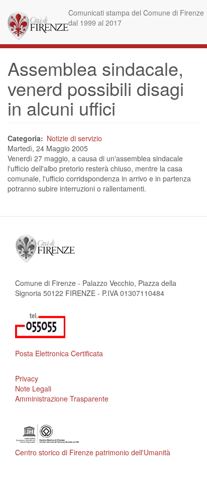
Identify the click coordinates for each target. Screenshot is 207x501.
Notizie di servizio (74, 138)
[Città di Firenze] (38, 26)
